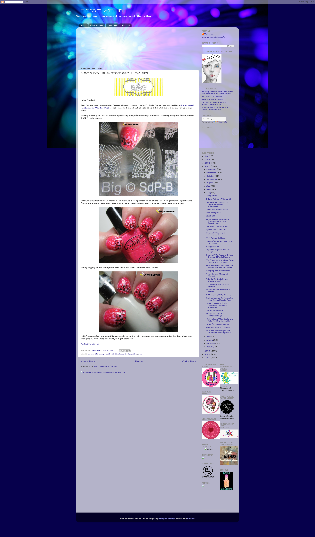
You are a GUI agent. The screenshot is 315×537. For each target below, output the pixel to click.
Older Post (189, 361)
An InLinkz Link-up (90, 344)
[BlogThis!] (122, 350)
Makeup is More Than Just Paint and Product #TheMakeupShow (217, 92)
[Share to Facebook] (127, 350)
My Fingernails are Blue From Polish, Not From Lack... (220, 261)
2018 (208, 156)
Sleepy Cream (212, 246)
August (210, 183)
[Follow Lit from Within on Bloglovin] (211, 83)
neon (140, 354)
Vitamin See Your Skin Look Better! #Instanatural (215, 108)
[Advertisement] (138, 46)
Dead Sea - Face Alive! (217, 209)
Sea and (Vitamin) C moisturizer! (215, 234)
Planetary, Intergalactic (217, 226)
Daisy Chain (212, 196)
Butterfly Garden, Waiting (218, 324)
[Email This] (120, 350)
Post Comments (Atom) (105, 366)
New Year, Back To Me (212, 99)
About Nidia (112, 25)
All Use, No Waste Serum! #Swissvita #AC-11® (214, 103)
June (209, 189)
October (210, 176)
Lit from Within (99, 11)
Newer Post (88, 361)
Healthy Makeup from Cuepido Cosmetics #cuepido (216, 305)
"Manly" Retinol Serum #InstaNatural (217, 280)
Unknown (208, 34)
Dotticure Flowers (214, 310)
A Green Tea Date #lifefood (219, 295)
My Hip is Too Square (212, 96)
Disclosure (125, 25)
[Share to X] (124, 350)
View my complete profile (214, 37)
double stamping (96, 354)
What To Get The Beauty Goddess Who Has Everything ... (217, 221)
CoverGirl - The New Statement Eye (215, 315)
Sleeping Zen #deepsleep (218, 271)
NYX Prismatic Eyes (215, 238)
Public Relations (96, 25)
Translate (222, 122)
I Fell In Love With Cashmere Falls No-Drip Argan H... (219, 320)
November (211, 173)
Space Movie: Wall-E (216, 230)
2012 (208, 358)
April (209, 337)
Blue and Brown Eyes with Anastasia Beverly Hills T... (219, 332)
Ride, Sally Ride (213, 213)
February (210, 343)
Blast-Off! (210, 216)
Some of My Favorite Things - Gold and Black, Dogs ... (220, 256)
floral (107, 354)
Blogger (190, 519)
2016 (208, 163)
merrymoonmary (167, 519)
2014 (208, 351)
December (211, 169)
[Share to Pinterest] (129, 350)
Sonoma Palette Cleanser (218, 327)
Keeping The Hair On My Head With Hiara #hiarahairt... (217, 204)
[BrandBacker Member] (208, 477)
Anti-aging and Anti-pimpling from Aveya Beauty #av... (219, 299)
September (212, 179)
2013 (208, 354)
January (210, 347)
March (209, 340)
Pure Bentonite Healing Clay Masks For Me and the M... (219, 266)
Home (83, 25)
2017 (208, 160)
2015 (208, 166)
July (208, 186)
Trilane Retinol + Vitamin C (218, 199)
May (208, 193)
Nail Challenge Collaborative (124, 354)
